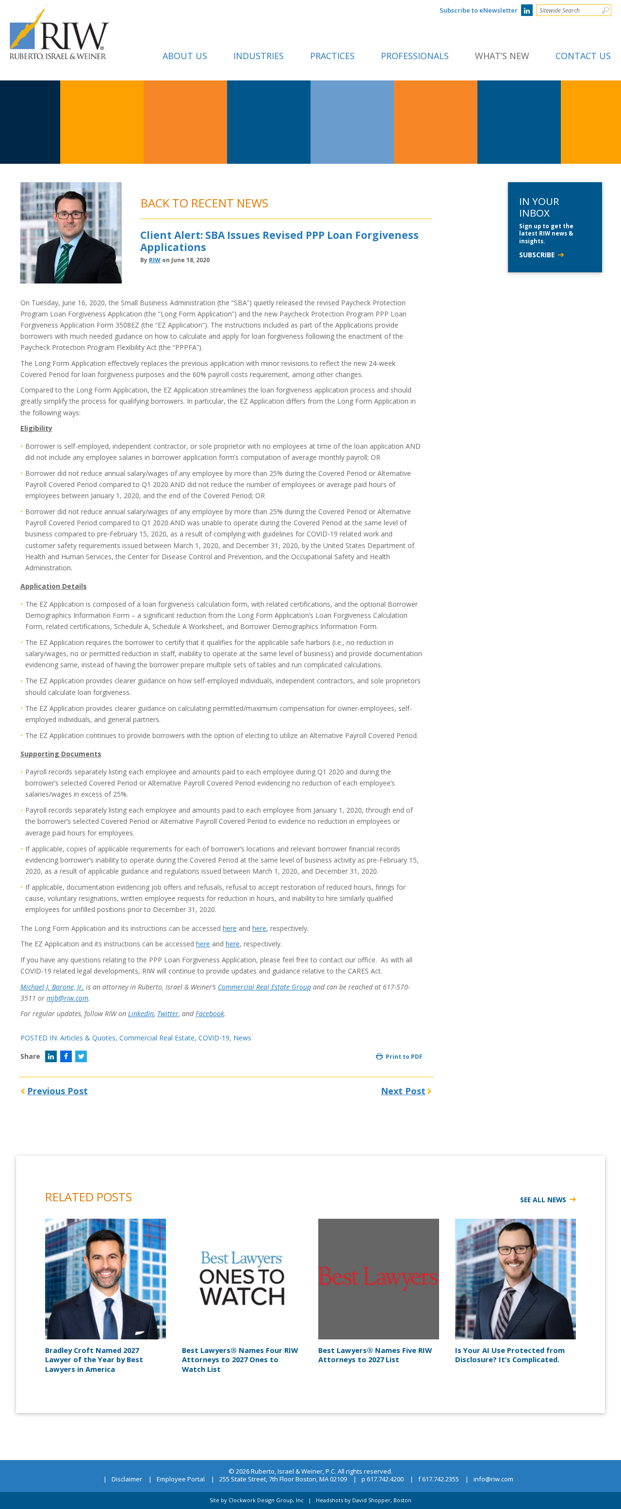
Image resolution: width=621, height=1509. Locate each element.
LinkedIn (141, 1013)
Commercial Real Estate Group (264, 986)
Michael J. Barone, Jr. (52, 986)
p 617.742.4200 (382, 1479)
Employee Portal (181, 1479)
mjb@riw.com (67, 998)
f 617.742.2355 (438, 1479)
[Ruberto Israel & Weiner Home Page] (59, 10)
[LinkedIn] (527, 10)
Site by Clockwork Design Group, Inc (257, 1500)
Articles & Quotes (87, 1037)
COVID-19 (213, 1037)
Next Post (403, 1091)
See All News (543, 1199)
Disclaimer (127, 1479)
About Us (185, 56)
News (242, 1037)
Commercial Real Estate (157, 1037)
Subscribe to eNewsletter (479, 10)
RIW (155, 260)
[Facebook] (66, 1056)
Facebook (210, 1013)
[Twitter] (81, 1056)
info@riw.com (493, 1479)
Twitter (168, 1013)
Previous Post (57, 1091)
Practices (332, 56)
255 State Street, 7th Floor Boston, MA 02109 (283, 1479)
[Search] (605, 10)
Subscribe (537, 254)
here (230, 928)
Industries (258, 56)
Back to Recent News (204, 203)
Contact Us (583, 56)
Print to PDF (403, 1057)
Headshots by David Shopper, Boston (363, 1500)
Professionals (415, 56)
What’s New (502, 56)
